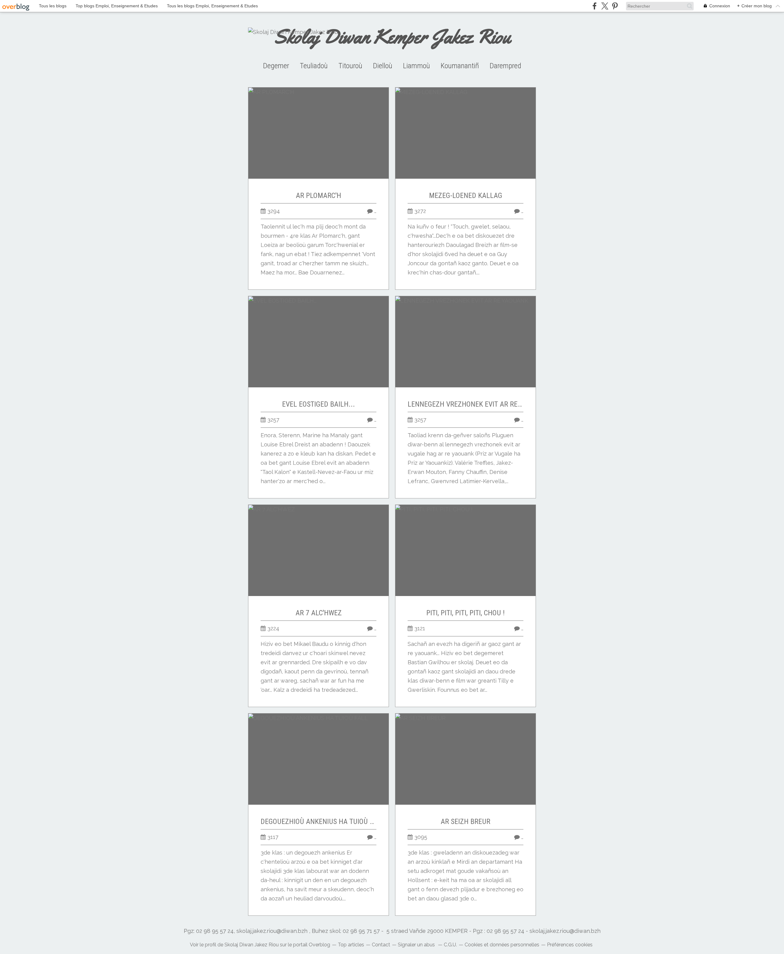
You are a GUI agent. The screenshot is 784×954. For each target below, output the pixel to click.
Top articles (351, 945)
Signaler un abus (417, 945)
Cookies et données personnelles (502, 945)
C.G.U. (450, 945)
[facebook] (594, 5)
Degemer (276, 65)
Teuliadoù (314, 65)
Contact (381, 945)
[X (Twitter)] (605, 5)
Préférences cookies (570, 945)
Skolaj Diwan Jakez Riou (251, 945)
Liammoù (416, 65)
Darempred (505, 65)
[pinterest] (615, 5)
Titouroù (350, 65)
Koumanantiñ (460, 65)
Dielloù (382, 65)
